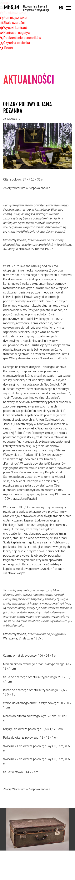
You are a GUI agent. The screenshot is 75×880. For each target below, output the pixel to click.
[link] (13, 18)
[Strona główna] (26, 9)
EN (61, 8)
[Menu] (68, 8)
